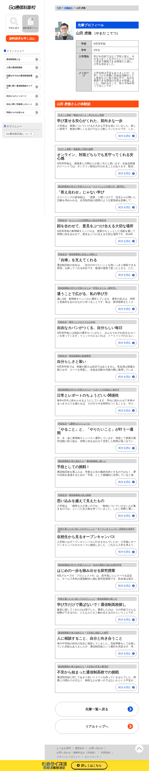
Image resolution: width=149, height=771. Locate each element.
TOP (59, 8)
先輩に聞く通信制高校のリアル (19, 87)
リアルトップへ (96, 726)
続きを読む (124, 135)
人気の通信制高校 (14, 67)
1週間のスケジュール (79, 423)
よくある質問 (64, 748)
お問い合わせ (96, 748)
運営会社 (79, 748)
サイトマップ (91, 757)
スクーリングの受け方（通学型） (109, 186)
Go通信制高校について (19, 133)
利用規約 (105, 752)
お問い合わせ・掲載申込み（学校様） (77, 752)
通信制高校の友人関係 (80, 495)
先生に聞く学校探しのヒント (19, 104)
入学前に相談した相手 (97, 632)
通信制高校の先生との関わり (83, 254)
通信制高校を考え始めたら (71, 461)
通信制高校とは (13, 59)
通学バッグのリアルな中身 (82, 322)
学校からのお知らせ (15, 112)
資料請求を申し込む (22, 38)
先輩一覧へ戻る (96, 709)
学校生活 (62, 220)
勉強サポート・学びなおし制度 (88, 115)
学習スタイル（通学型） (105, 288)
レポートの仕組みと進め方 (106, 389)
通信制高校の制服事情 (80, 356)
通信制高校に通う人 (96, 461)
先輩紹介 (68, 8)
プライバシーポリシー (68, 757)
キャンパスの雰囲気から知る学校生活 (87, 220)
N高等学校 (100, 43)
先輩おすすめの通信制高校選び (19, 77)
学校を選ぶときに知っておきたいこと (76, 529)
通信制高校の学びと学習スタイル (74, 186)
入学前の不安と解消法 (97, 666)
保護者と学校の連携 (83, 149)
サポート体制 (64, 115)
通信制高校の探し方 (107, 599)
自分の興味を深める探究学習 (107, 565)
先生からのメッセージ (16, 96)
